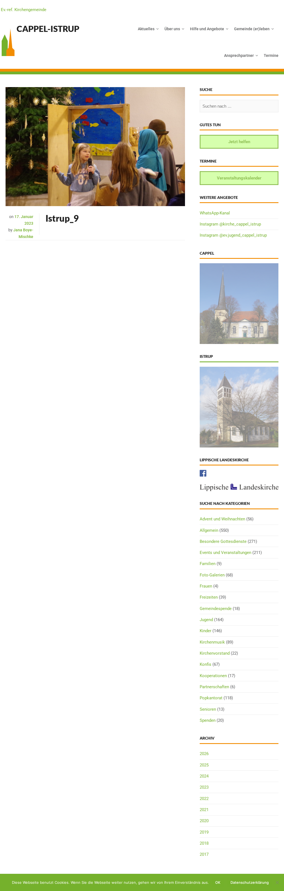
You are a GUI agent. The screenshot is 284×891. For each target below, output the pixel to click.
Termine (271, 55)
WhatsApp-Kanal (215, 213)
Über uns (172, 29)
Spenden (207, 720)
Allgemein (209, 530)
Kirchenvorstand (215, 653)
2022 (204, 798)
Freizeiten (209, 597)
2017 (204, 854)
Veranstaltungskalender (239, 178)
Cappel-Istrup (48, 29)
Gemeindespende (216, 608)
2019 (204, 832)
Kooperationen (213, 675)
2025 (204, 765)
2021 (204, 809)
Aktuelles (146, 29)
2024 (204, 776)
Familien (207, 563)
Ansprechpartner (239, 55)
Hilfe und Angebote (207, 29)
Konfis (205, 664)
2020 (204, 820)
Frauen (206, 586)
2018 (204, 843)
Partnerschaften (214, 686)
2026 (204, 753)
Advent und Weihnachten (222, 519)
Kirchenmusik (212, 642)
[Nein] (277, 882)
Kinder (205, 630)
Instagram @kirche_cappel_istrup (230, 224)
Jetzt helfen (239, 141)
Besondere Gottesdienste (223, 541)
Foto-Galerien (212, 575)
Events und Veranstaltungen (225, 552)
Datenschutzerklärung (249, 882)
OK (217, 882)
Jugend (206, 619)
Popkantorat (211, 697)
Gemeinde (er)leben (252, 29)
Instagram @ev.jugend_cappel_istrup (233, 235)
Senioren (208, 709)
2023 (204, 787)
